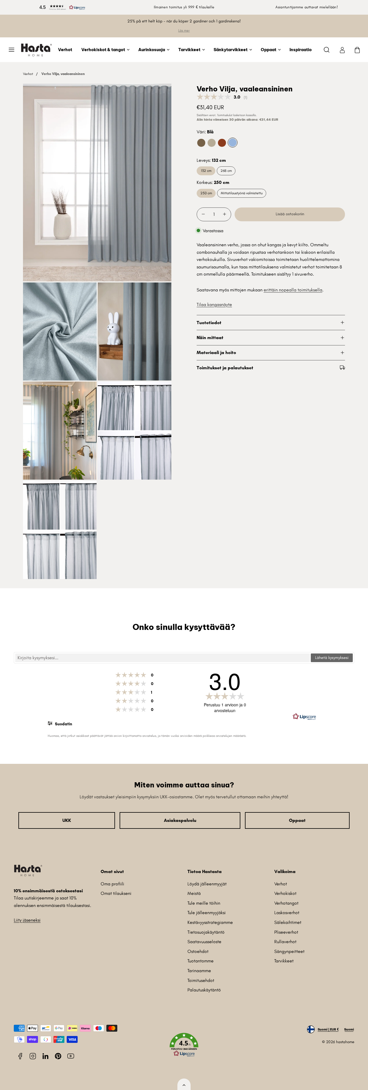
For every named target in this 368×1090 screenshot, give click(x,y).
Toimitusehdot (200, 980)
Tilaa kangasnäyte (214, 304)
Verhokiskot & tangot (103, 49)
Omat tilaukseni (116, 893)
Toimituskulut (224, 115)
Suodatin (63, 724)
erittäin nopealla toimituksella (293, 289)
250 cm (206, 193)
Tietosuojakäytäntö (206, 932)
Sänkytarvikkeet (231, 49)
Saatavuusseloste (204, 941)
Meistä (194, 893)
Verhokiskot (285, 893)
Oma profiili (112, 884)
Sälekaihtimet (287, 922)
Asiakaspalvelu (180, 820)
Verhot (65, 49)
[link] (342, 50)
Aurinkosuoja (151, 49)
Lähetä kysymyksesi (331, 657)
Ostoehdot (197, 951)
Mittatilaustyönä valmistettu (241, 193)
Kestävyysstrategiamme (210, 922)
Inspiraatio (301, 49)
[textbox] (163, 658)
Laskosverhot (286, 912)
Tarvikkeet (189, 49)
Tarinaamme (199, 970)
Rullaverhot (285, 941)
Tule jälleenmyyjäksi (206, 912)
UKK (66, 820)
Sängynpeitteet (289, 951)
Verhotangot (286, 903)
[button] (61, 7)
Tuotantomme (200, 961)
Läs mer (184, 30)
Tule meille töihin (203, 903)
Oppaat (268, 49)
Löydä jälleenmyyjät (207, 884)
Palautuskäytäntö (204, 990)
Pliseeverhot (286, 932)
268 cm (226, 170)
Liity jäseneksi (27, 920)
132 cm (206, 170)
